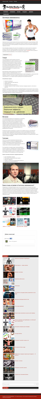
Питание (18, 11)
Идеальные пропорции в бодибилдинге (22, 258)
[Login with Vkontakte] (11, 238)
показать (9, 54)
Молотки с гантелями (19, 272)
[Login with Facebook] (10, 238)
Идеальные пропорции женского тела (22, 299)
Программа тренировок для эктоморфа (22, 326)
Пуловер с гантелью (18, 360)
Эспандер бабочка (18, 333)
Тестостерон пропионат (19, 306)
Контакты (11, 1)
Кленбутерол (17, 285)
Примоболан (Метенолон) (19, 278)
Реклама (15, 1)
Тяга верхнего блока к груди (20, 347)
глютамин (28, 50)
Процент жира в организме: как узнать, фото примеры (25, 313)
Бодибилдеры (6, 14)
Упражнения (12, 11)
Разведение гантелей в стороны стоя (22, 340)
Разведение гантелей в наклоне (21, 367)
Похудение (24, 11)
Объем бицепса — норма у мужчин (21, 265)
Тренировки (5, 11)
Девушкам (31, 11)
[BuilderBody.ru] (13, 7)
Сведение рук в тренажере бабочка (21, 374)
